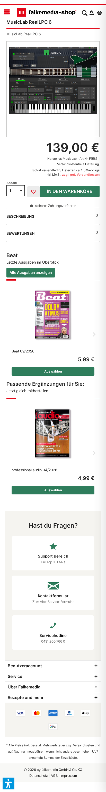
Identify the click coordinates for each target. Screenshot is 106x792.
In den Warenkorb (70, 191)
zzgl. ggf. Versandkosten (81, 174)
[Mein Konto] (91, 12)
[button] (8, 783)
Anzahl (11, 183)
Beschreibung (20, 216)
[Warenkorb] (100, 12)
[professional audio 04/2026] (53, 434)
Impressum (68, 775)
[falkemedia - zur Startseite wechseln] (46, 12)
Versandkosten (83, 745)
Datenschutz (38, 775)
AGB (54, 775)
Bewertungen (20, 233)
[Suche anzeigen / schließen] (84, 12)
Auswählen (53, 371)
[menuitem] (7, 12)
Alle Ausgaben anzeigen (31, 272)
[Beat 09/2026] (53, 315)
